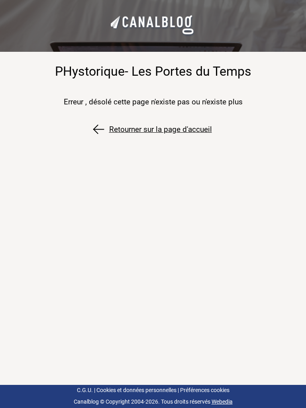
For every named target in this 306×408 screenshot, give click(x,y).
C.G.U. (85, 390)
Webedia (222, 401)
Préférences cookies (205, 390)
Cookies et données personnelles (136, 390)
